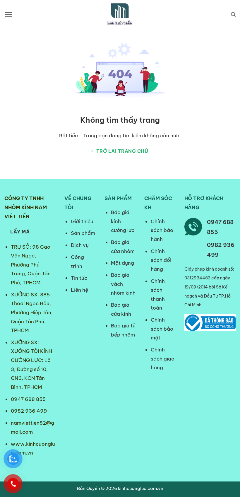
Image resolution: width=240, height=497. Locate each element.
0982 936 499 (29, 411)
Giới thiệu (82, 221)
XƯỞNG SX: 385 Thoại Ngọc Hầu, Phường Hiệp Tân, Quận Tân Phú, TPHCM (32, 312)
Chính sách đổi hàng (161, 260)
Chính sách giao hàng (162, 358)
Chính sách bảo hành (162, 230)
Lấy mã (20, 232)
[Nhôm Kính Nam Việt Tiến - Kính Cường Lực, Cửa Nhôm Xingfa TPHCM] (120, 14)
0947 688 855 (28, 399)
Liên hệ (79, 290)
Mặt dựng (122, 263)
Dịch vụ (80, 245)
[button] (8, 15)
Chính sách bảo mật (162, 329)
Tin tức (79, 278)
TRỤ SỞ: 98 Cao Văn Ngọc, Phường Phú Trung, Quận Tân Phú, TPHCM (31, 265)
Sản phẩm (83, 233)
